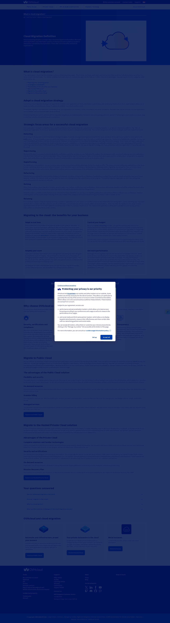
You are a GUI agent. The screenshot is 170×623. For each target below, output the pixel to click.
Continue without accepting (67, 285)
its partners (71, 293)
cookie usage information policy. (97, 331)
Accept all (106, 337)
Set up (94, 337)
